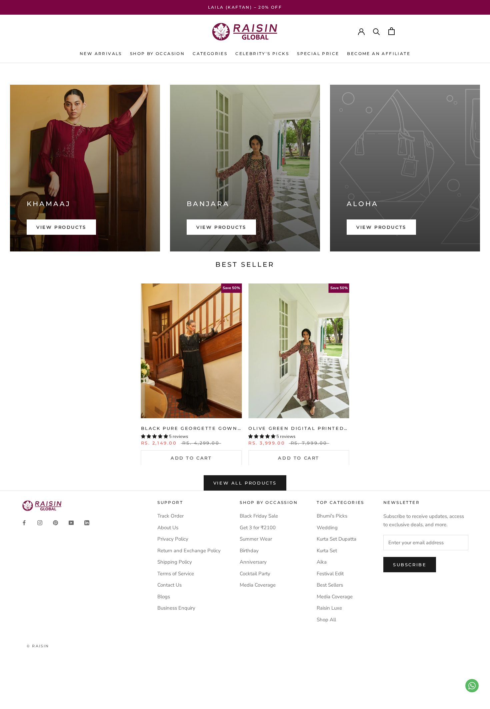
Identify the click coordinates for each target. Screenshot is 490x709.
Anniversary (253, 562)
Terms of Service (175, 573)
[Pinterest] (55, 522)
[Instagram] (39, 522)
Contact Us (169, 585)
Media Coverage (258, 585)
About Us (167, 527)
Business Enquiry (176, 608)
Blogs (163, 596)
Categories (210, 53)
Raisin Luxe (329, 608)
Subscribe (409, 564)
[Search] (376, 31)
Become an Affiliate (378, 53)
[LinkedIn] (86, 522)
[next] (469, 366)
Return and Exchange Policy (189, 550)
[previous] (20, 366)
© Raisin (38, 646)
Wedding (327, 527)
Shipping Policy (174, 562)
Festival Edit (330, 573)
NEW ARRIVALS (101, 53)
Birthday (249, 550)
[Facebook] (24, 522)
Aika (322, 562)
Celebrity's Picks (262, 53)
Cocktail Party (255, 573)
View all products (245, 483)
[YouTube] (71, 522)
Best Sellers (330, 585)
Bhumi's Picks (332, 516)
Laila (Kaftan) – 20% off (245, 7)
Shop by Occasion (157, 53)
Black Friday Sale (259, 516)
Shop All (326, 619)
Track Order (170, 516)
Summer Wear (256, 539)
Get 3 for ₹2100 (258, 527)
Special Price (318, 53)
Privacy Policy (172, 539)
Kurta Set (327, 550)
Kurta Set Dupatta (336, 539)
